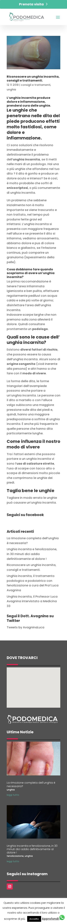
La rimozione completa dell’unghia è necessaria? (31, 784)
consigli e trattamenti (35, 85)
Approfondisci (52, 919)
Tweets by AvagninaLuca (25, 627)
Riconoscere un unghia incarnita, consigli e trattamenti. (33, 78)
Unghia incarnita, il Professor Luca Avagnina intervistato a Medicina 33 (32, 601)
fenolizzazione (15, 856)
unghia (11, 89)
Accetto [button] (34, 919)
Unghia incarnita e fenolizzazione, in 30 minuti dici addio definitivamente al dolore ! (32, 554)
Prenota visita (31, 4)
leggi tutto (13, 794)
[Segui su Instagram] (10, 886)
